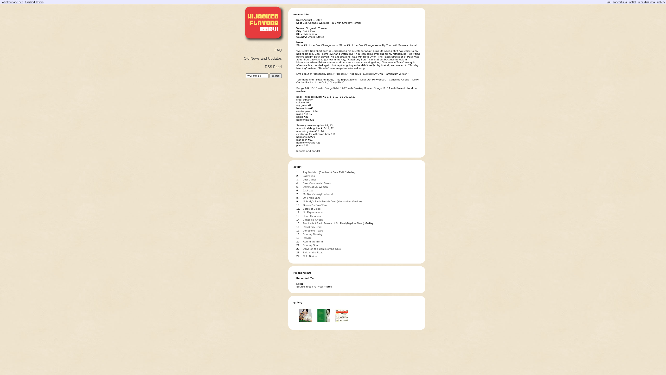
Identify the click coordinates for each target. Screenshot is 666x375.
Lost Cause (310, 179)
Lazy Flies (309, 175)
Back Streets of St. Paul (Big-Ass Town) (340, 223)
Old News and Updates (263, 58)
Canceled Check (313, 219)
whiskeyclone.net (12, 2)
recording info (646, 2)
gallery (661, 2)
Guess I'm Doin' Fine (315, 205)
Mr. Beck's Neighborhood (318, 194)
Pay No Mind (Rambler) (316, 172)
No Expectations (313, 212)
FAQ (278, 50)
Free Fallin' (339, 172)
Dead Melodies (312, 216)
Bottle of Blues (312, 208)
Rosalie (307, 237)
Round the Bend (313, 241)
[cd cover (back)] (324, 323)
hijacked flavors (34, 2)
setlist (632, 2)
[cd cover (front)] (305, 323)
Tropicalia (308, 223)
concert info (620, 2)
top (609, 2)
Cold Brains (310, 256)
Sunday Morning (313, 234)
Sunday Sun (310, 245)
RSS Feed (273, 67)
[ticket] (342, 323)
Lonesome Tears (313, 230)
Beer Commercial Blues (317, 183)
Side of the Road (313, 252)
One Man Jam (311, 197)
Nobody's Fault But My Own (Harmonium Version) (332, 201)
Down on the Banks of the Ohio (322, 248)
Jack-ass (308, 190)
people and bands (308, 150)
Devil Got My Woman (315, 186)
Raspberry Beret (312, 227)
